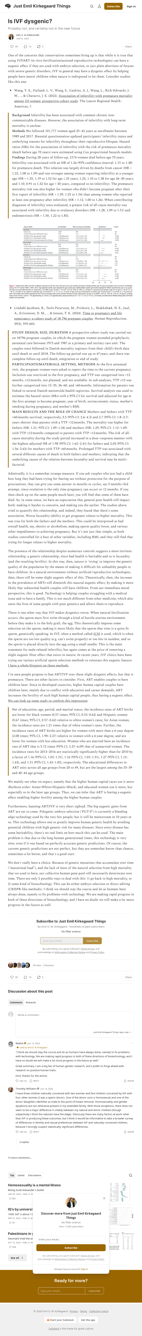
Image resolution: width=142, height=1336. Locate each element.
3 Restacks (48, 965)
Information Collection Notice (70, 1259)
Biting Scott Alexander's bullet (26, 1190)
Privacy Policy (97, 1259)
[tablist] (23, 1002)
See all (15, 1257)
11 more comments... (20, 1157)
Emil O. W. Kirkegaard (27, 35)
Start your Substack (62, 1320)
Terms (83, 1311)
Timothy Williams (26, 1088)
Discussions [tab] (34, 1175)
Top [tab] (12, 1175)
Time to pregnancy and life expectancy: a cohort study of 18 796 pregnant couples (68, 316)
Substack (54, 1328)
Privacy (74, 1311)
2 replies (24, 1142)
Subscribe (113, 6)
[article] (71, 1192)
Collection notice (98, 1311)
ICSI (96, 633)
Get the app (88, 1320)
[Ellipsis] (132, 1043)
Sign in (131, 6)
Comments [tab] (16, 1002)
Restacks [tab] (31, 1002)
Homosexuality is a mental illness (34, 1185)
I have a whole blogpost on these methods (38, 665)
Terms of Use (87, 1255)
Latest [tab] (21, 1175)
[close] (104, 1198)
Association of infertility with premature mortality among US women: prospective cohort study (73, 98)
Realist (19, 1043)
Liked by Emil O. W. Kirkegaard (33, 1047)
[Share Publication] (99, 6)
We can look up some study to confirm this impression (47, 700)
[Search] (91, 6)
